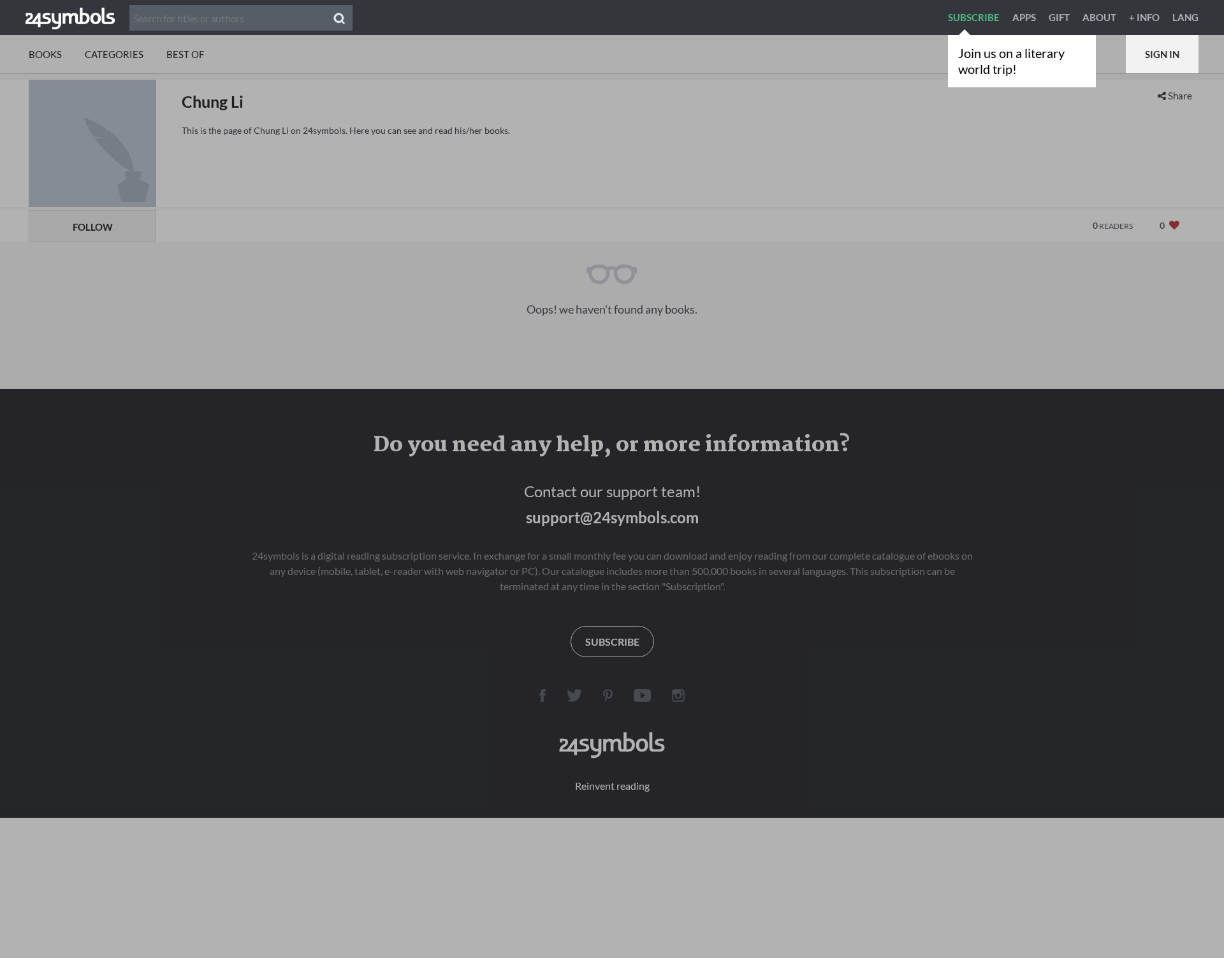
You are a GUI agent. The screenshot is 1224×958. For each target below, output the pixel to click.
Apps (1024, 17)
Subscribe (974, 17)
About (1099, 17)
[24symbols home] (70, 17)
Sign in (1162, 54)
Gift (1059, 17)
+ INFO (1144, 17)
